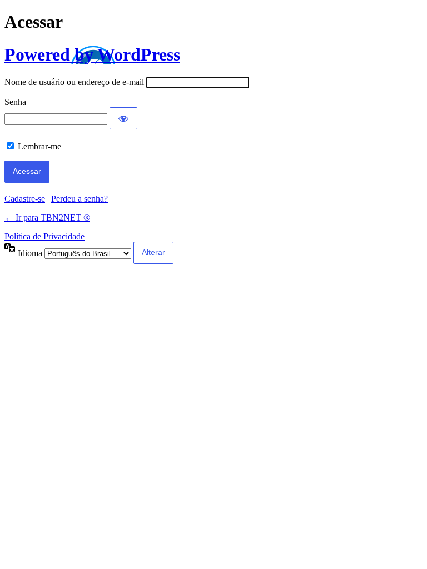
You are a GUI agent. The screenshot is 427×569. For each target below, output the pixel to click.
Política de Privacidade (44, 236)
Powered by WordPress (92, 54)
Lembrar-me (39, 146)
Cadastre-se (24, 198)
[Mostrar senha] (123, 118)
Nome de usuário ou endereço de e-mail (74, 82)
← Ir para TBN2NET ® (47, 217)
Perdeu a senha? (79, 198)
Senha (15, 102)
